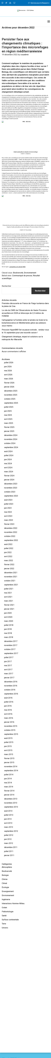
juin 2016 (8, 706)
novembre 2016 (10, 686)
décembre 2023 (10, 484)
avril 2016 (8, 714)
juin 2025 (8, 411)
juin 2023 (8, 508)
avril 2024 (8, 467)
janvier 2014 (9, 795)
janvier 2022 (9, 568)
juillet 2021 (8, 589)
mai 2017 (8, 665)
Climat (4, 883)
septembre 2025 (11, 403)
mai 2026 (8, 370)
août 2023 (8, 500)
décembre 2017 (10, 641)
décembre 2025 (10, 391)
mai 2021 (8, 593)
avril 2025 (8, 419)
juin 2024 (8, 459)
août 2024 (8, 451)
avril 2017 (8, 669)
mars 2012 (8, 843)
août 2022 (8, 544)
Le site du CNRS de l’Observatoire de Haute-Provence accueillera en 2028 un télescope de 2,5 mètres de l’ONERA (24, 313)
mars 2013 (8, 827)
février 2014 (9, 791)
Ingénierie (6, 899)
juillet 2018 (8, 625)
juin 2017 (8, 661)
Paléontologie (7, 911)
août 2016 (8, 698)
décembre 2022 (10, 528)
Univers (5, 928)
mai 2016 (8, 710)
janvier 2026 (9, 387)
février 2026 (9, 383)
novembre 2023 (10, 488)
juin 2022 (8, 552)
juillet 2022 (8, 548)
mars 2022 (8, 560)
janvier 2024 (9, 480)
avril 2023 (8, 516)
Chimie (4, 879)
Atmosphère (7, 867)
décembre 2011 (10, 847)
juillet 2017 (8, 657)
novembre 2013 (10, 803)
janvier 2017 (9, 678)
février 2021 (9, 605)
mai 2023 (8, 512)
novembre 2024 (10, 439)
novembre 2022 (10, 532)
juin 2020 (8, 613)
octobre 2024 (9, 443)
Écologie (5, 887)
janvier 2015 (9, 762)
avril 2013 (8, 823)
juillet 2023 (8, 504)
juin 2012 (8, 839)
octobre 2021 (9, 581)
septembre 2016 (11, 694)
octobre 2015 (9, 730)
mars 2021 (8, 601)
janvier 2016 (9, 722)
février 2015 (9, 758)
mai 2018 (8, 633)
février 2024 (9, 476)
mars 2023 (8, 520)
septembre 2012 (11, 831)
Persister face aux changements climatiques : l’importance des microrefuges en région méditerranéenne (25, 45)
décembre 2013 (10, 799)
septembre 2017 (11, 653)
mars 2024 (8, 471)
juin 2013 (8, 819)
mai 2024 (8, 463)
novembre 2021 (10, 577)
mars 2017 (8, 673)
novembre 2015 (10, 726)
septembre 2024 (11, 447)
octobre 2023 (9, 492)
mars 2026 (8, 379)
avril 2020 (8, 617)
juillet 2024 (8, 455)
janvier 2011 (9, 855)
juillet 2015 (8, 742)
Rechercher (6, 286)
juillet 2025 (8, 407)
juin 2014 (8, 778)
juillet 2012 (8, 835)
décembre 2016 (10, 682)
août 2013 (8, 811)
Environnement (30, 273)
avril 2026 (8, 375)
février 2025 (9, 427)
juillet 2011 (8, 851)
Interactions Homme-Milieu (13, 903)
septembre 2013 (11, 807)
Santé (4, 915)
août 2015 (8, 738)
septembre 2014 (11, 770)
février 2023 (9, 524)
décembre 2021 (10, 572)
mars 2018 (8, 637)
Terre (4, 924)
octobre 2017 (9, 649)
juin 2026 (8, 366)
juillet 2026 (8, 362)
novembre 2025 (10, 395)
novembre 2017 (10, 645)
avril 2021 (8, 597)
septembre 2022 (11, 540)
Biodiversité (18, 273)
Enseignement (8, 891)
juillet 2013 (8, 815)
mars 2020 (8, 621)
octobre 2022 (9, 536)
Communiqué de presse (22, 275)
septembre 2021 (11, 585)
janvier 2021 (9, 609)
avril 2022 (8, 556)
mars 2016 (8, 718)
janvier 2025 (9, 431)
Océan (4, 907)
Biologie (5, 875)
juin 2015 (8, 746)
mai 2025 (8, 415)
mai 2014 (8, 783)
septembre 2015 (11, 734)
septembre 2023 (11, 496)
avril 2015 (8, 750)
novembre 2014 (10, 766)
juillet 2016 (8, 702)
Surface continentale (10, 920)
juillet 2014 (8, 774)
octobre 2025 (9, 399)
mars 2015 (8, 754)
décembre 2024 (10, 435)
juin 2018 (8, 629)
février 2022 (9, 564)
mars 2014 (8, 787)
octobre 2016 (9, 690)
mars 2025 (8, 423)
